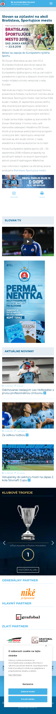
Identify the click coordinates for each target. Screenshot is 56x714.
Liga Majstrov (22, 431)
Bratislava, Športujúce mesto (30, 170)
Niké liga (20, 386)
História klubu (28, 570)
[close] (46, 645)
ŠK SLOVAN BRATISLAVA (23, 3)
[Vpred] (52, 543)
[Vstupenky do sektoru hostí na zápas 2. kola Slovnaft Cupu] (28, 457)
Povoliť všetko (28, 699)
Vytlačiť (42, 197)
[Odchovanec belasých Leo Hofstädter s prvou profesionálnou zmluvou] (28, 370)
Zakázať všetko (28, 692)
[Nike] (28, 594)
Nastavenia (28, 684)
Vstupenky (21, 473)
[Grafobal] (28, 617)
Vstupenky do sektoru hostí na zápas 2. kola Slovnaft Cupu (28, 479)
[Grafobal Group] (42, 640)
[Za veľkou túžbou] (28, 415)
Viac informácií (14, 675)
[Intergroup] (14, 640)
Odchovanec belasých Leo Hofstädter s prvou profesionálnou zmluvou (28, 391)
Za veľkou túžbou (14, 435)
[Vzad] (3, 543)
